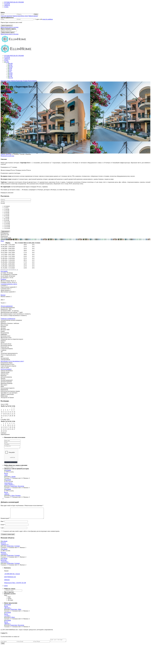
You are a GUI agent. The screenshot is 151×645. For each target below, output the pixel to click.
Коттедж (8, 154)
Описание (4, 80)
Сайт (2, 528)
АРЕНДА (7, 5)
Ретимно (18, 495)
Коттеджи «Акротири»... (5, 560)
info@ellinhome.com (10, 577)
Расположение (32, 80)
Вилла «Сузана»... (7, 614)
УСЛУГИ (7, 3)
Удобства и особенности (8, 318)
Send (2, 643)
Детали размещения (6, 306)
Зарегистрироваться (6, 25)
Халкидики (4, 91)
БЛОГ (6, 585)
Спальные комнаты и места (9, 284)
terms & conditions (47, 19)
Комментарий (5, 518)
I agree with (44, 19)
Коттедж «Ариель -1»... (5, 543)
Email (3, 524)
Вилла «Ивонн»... (7, 622)
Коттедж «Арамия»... (4, 553)
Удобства (13, 80)
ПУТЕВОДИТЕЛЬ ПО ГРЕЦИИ (14, 2)
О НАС (6, 7)
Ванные (3, 295)
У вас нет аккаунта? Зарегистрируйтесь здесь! (14, 16)
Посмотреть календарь (7, 156)
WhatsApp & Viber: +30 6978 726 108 (15, 582)
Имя (2, 521)
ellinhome (7, 579)
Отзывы (25, 80)
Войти (36, 14)
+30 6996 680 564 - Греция (12, 574)
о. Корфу (12, 476)
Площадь (3, 279)
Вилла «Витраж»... (7, 606)
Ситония (10, 91)
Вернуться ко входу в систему (10, 27)
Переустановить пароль (7, 32)
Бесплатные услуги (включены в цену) (12, 361)
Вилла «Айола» (6, 493)
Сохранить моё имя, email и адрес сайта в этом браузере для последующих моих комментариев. (31, 531)
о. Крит (12, 495)
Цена (8, 80)
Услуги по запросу (6, 369)
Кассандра (21, 486)
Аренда (3, 154)
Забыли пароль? (33, 16)
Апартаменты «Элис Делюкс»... (9, 483)
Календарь (19, 80)
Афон (19, 609)
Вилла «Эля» (6, 474)
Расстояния (4, 271)
